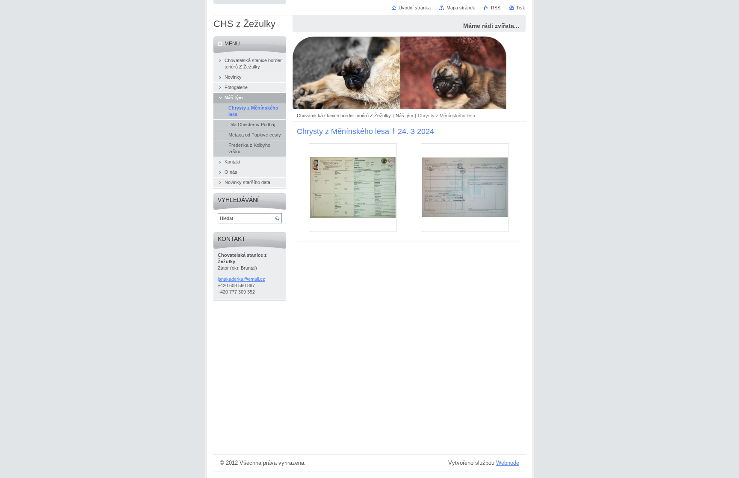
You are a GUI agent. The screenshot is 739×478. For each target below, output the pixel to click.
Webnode (507, 463)
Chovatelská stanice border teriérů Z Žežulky (344, 115)
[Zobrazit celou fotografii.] (353, 187)
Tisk (520, 7)
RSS (495, 7)
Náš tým (404, 115)
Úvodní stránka (415, 7)
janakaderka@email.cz (241, 279)
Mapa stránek (460, 7)
